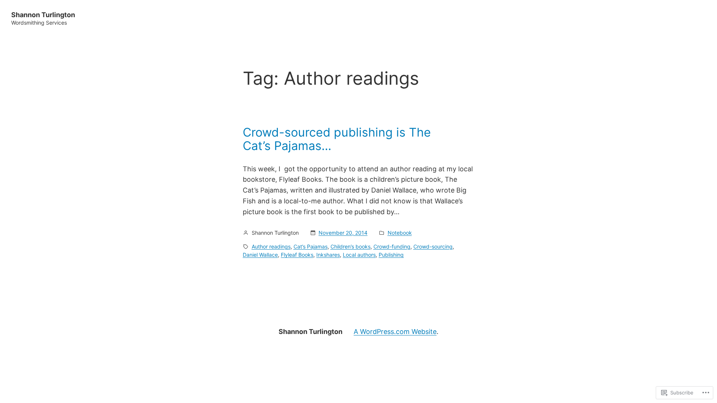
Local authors (359, 255)
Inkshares (328, 255)
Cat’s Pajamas (311, 246)
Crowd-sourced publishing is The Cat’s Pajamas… (337, 139)
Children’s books (350, 246)
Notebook (400, 232)
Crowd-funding (391, 246)
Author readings (271, 246)
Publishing (391, 255)
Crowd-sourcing (433, 246)
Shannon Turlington (43, 15)
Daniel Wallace (260, 255)
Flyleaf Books (297, 255)
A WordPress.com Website (395, 331)
